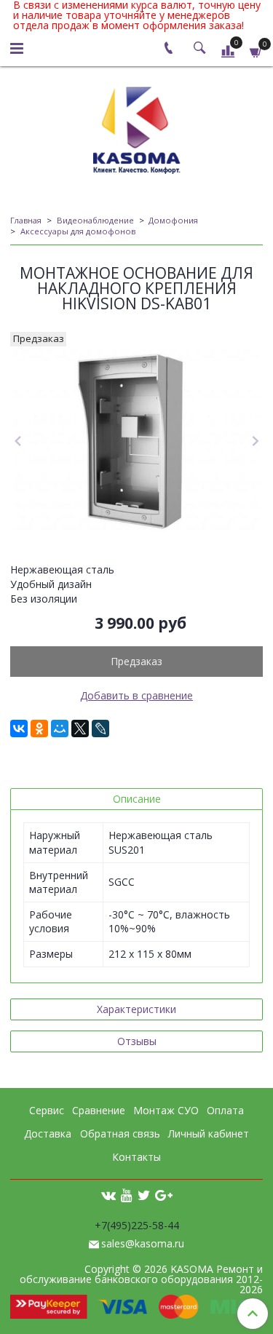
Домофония (173, 220)
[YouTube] (126, 1195)
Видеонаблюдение (95, 220)
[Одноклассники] (39, 728)
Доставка (47, 1133)
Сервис (46, 1110)
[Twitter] (144, 1195)
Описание (137, 799)
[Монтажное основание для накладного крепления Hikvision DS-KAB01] (136, 441)
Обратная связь (120, 1133)
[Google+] (164, 1195)
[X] (80, 728)
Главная (25, 220)
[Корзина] (256, 50)
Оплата (225, 1110)
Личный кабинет (208, 1133)
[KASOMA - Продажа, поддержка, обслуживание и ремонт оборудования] (137, 127)
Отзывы (137, 1041)
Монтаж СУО (166, 1110)
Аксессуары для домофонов (77, 231)
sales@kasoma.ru (142, 1243)
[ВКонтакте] (19, 728)
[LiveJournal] (100, 728)
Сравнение (98, 1110)
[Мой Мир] (59, 728)
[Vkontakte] (108, 1195)
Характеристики (136, 1009)
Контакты (136, 1157)
